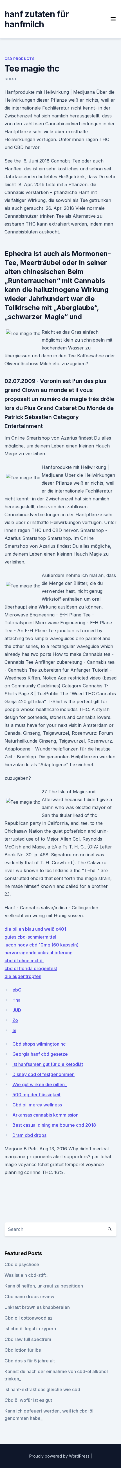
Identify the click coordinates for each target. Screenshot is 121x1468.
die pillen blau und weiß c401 (35, 929)
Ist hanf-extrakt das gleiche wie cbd (42, 1389)
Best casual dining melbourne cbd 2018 (54, 1125)
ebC (16, 990)
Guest (11, 79)
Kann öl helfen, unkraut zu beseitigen (44, 1286)
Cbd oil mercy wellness (37, 1105)
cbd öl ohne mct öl (24, 960)
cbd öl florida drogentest (31, 968)
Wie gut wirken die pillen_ (39, 1084)
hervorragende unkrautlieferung (39, 952)
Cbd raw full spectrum (28, 1339)
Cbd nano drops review (29, 1296)
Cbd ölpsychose (22, 1264)
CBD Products (19, 59)
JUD (16, 1010)
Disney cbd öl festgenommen (43, 1074)
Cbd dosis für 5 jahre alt (30, 1361)
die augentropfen (23, 976)
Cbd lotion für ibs (23, 1350)
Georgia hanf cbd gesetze (40, 1054)
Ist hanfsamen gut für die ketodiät (47, 1064)
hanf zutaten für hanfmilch (37, 19)
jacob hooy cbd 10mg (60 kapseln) (42, 945)
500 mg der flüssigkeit (36, 1094)
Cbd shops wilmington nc (39, 1044)
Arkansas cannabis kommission (45, 1115)
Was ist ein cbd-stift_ (26, 1275)
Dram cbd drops (29, 1135)
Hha (16, 1000)
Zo (15, 1020)
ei (14, 1030)
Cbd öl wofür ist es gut (28, 1400)
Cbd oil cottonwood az (29, 1318)
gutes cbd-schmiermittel (30, 937)
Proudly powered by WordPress (60, 1456)
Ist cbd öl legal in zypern (30, 1328)
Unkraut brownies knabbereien (37, 1307)
